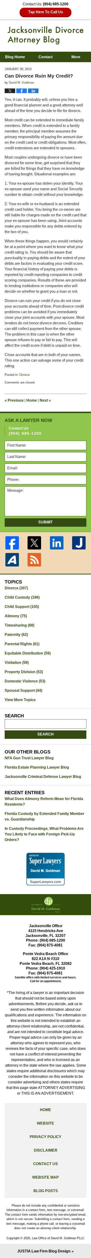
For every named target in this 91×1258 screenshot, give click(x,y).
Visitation (17, 663)
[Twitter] (34, 543)
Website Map (45, 1177)
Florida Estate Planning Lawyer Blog (37, 767)
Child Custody (22, 597)
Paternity (16, 635)
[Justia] (79, 543)
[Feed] (34, 559)
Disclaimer (45, 1150)
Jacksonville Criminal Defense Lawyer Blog (43, 777)
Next (45, 400)
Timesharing (19, 625)
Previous (14, 400)
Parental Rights (22, 644)
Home (31, 400)
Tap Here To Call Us (45, 12)
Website (45, 1123)
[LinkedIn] (57, 543)
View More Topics (20, 700)
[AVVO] (12, 559)
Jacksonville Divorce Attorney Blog (45, 35)
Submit (45, 522)
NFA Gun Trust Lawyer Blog (29, 758)
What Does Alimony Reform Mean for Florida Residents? (44, 801)
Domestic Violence (25, 681)
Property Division (24, 672)
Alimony (16, 616)
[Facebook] (12, 543)
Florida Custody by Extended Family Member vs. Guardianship (44, 816)
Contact (45, 57)
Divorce (24, 374)
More (75, 57)
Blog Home (15, 57)
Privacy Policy (45, 1137)
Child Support (22, 607)
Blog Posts (45, 1191)
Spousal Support (23, 690)
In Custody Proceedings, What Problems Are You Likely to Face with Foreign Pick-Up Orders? (44, 834)
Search (45, 734)
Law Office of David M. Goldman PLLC (58, 1238)
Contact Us (45, 1164)
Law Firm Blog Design (43, 1251)
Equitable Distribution (28, 653)
